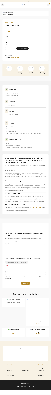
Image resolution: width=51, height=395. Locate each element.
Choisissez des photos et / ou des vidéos (16, 262)
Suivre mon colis (25, 370)
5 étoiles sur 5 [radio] (16, 241)
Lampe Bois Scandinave (13, 332)
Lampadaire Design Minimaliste (37, 332)
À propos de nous (10, 368)
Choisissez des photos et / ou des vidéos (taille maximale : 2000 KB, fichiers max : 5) (22, 258)
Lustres (22, 209)
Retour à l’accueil (10, 375)
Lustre (11, 22)
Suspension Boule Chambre (13, 302)
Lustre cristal (17, 57)
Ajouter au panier (22, 48)
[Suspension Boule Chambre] (13, 299)
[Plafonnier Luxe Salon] (37, 309)
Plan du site (25, 372)
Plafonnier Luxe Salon (38, 321)
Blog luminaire (10, 370)
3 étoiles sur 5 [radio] (14, 241)
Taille (6, 42)
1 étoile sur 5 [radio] (12, 241)
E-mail (6, 271)
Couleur (7, 36)
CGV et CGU (41, 370)
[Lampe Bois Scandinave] (13, 329)
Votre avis (7, 243)
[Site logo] (25, 4)
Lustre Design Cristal (36, 207)
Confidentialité (41, 375)
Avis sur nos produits (10, 372)
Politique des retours (40, 372)
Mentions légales (41, 368)
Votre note (7, 241)
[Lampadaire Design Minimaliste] (37, 329)
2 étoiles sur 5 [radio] (13, 241)
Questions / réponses (25, 368)
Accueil (6, 22)
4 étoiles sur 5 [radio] (15, 241)
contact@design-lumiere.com (26, 1)
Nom (6, 265)
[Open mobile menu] (2, 5)
